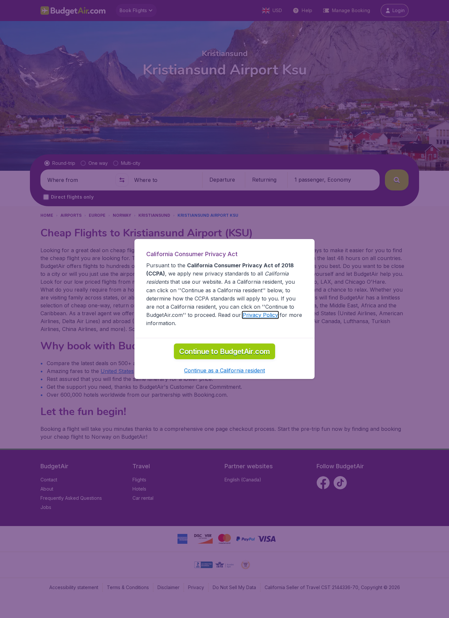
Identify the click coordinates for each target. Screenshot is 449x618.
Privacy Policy (260, 315)
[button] (224, 370)
